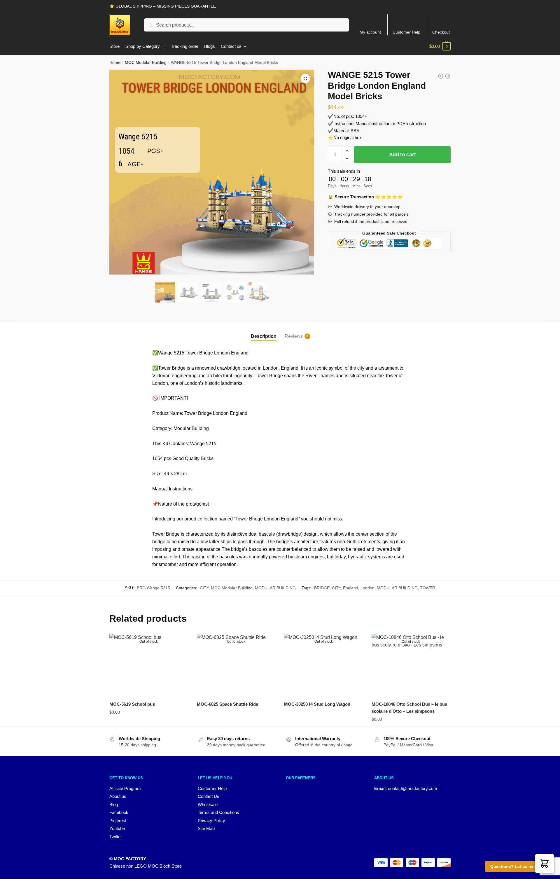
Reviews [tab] (294, 336)
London (367, 588)
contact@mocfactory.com (412, 788)
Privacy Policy (211, 820)
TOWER (427, 588)
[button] (305, 78)
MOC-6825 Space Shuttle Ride (227, 704)
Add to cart (402, 155)
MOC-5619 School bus (132, 704)
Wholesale (208, 804)
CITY (204, 588)
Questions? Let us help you (518, 866)
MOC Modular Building (146, 62)
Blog (113, 804)
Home (114, 62)
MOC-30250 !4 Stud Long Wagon (317, 704)
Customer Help (406, 32)
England (350, 588)
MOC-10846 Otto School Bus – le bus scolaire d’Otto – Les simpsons (409, 708)
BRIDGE (322, 588)
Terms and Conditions (218, 812)
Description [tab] (263, 336)
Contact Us (208, 796)
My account (370, 32)
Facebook (118, 812)
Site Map (206, 828)
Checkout (441, 32)
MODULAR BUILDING (275, 588)
